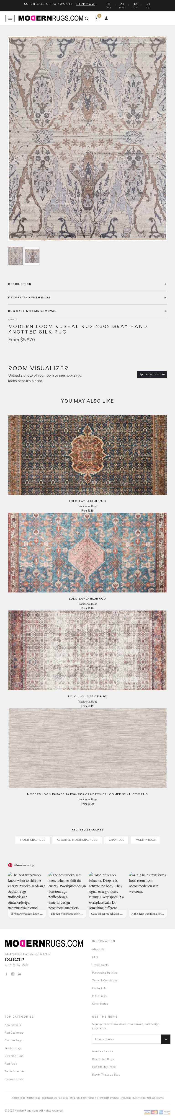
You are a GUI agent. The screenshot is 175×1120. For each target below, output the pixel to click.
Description (19, 284)
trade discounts (155, 1097)
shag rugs (75, 1097)
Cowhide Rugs (14, 1056)
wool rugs (126, 1097)
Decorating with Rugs (29, 297)
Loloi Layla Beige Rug (87, 696)
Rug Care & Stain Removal (32, 311)
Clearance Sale (14, 1079)
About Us (98, 949)
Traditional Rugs (32, 840)
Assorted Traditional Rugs (77, 840)
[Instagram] (13, 974)
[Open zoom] (87, 138)
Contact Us (99, 988)
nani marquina (90, 1097)
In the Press (99, 996)
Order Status (100, 1004)
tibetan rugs (33, 1097)
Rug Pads (11, 1064)
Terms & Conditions (105, 980)
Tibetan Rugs (13, 1048)
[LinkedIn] (19, 974)
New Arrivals (13, 1025)
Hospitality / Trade (104, 1067)
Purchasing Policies (104, 973)
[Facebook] (6, 974)
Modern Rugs (145, 840)
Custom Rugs (13, 1040)
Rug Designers (14, 1033)
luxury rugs (139, 1097)
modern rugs (18, 1097)
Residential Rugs (103, 1059)
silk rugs (63, 1097)
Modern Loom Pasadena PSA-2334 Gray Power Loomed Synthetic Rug (87, 794)
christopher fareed (109, 1097)
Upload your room (152, 374)
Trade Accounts (15, 1071)
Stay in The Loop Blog (106, 1074)
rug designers (49, 1097)
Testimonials (100, 965)
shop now (85, 4)
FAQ (95, 957)
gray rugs (116, 840)
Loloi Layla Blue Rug (87, 501)
